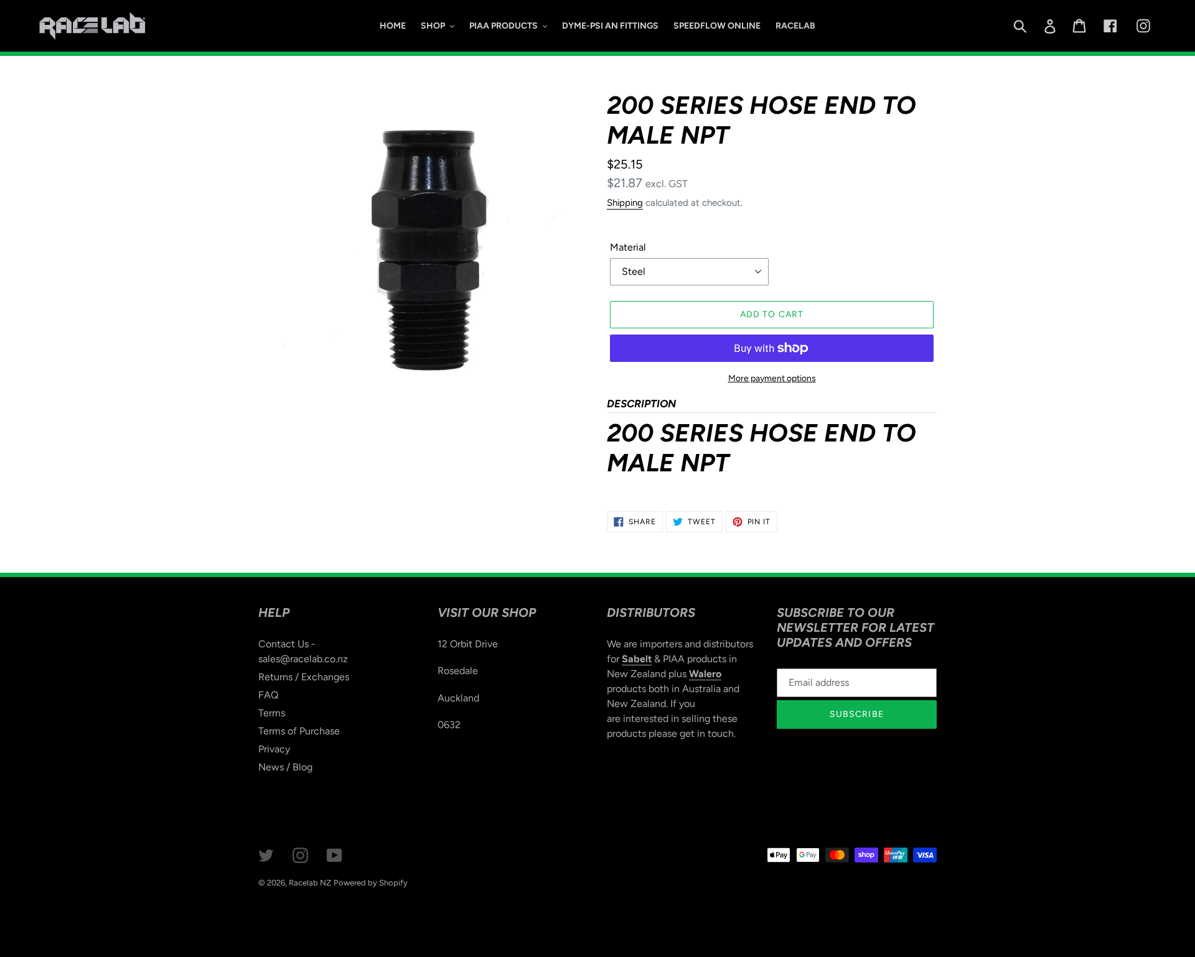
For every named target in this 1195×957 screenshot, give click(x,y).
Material (628, 247)
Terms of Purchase (299, 731)
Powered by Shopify (371, 882)
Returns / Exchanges (303, 677)
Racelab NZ (310, 882)
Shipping (625, 202)
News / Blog (285, 767)
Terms (271, 713)
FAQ (268, 695)
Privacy (274, 749)
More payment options (772, 378)
